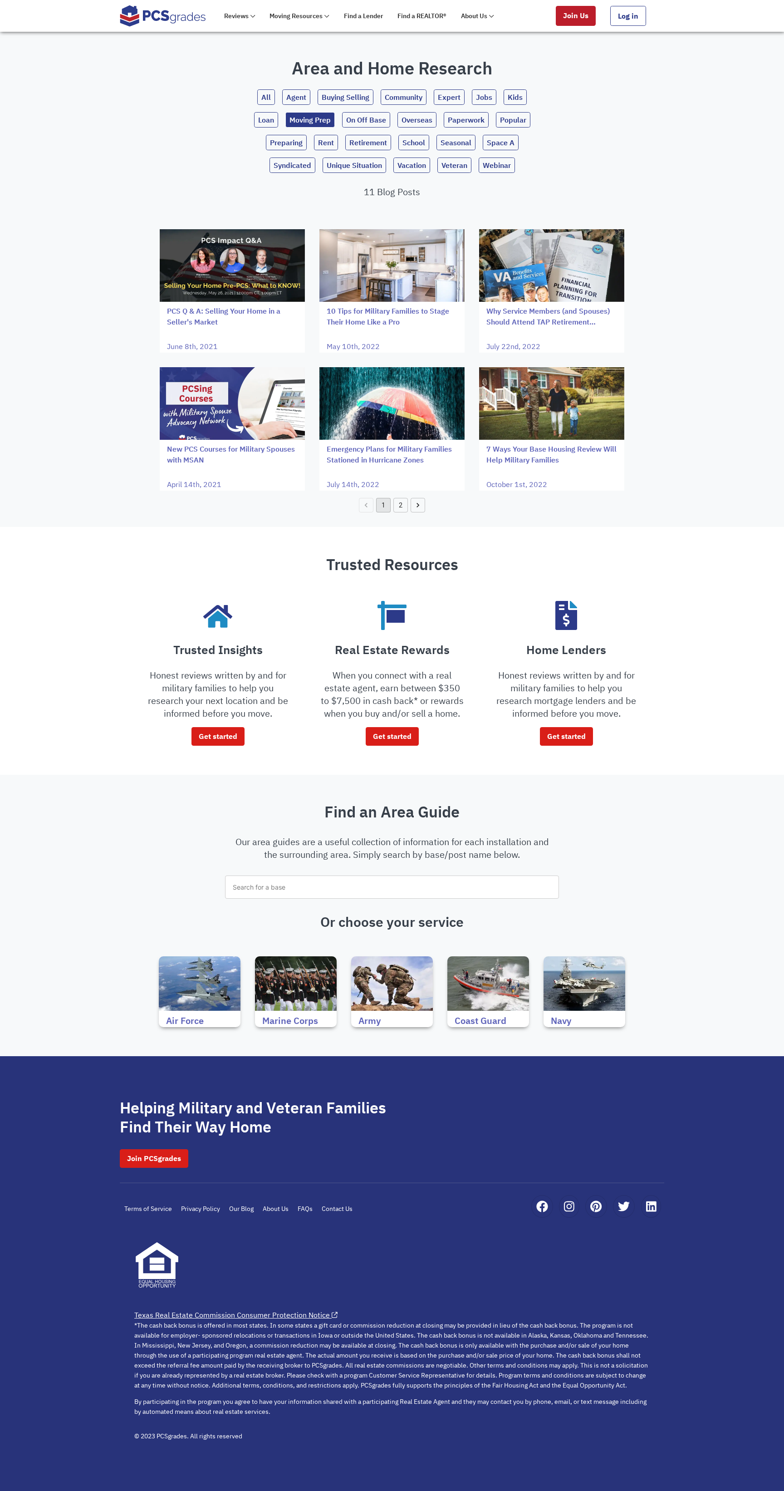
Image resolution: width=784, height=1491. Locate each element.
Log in (628, 15)
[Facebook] (542, 1206)
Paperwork (466, 119)
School (413, 142)
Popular (513, 119)
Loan (266, 119)
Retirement (368, 142)
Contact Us (337, 1209)
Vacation (411, 165)
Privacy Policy (200, 1209)
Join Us (575, 15)
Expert (449, 97)
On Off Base (366, 119)
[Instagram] (569, 1206)
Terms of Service (148, 1209)
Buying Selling (345, 97)
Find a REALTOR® (421, 16)
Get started (218, 736)
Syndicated (292, 165)
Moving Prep (310, 119)
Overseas (417, 119)
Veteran (454, 165)
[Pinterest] (596, 1206)
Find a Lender (363, 16)
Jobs (484, 97)
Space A (500, 142)
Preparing (286, 142)
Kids (515, 97)
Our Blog (241, 1209)
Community (403, 97)
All (266, 97)
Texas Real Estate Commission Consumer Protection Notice (232, 1314)
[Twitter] (624, 1206)
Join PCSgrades (154, 1158)
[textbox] (392, 887)
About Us (276, 1209)
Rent (326, 142)
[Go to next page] (418, 505)
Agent (296, 97)
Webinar (497, 165)
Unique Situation (354, 165)
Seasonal (456, 142)
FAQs (305, 1209)
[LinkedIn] (651, 1206)
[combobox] (392, 887)
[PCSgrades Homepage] (163, 15)
